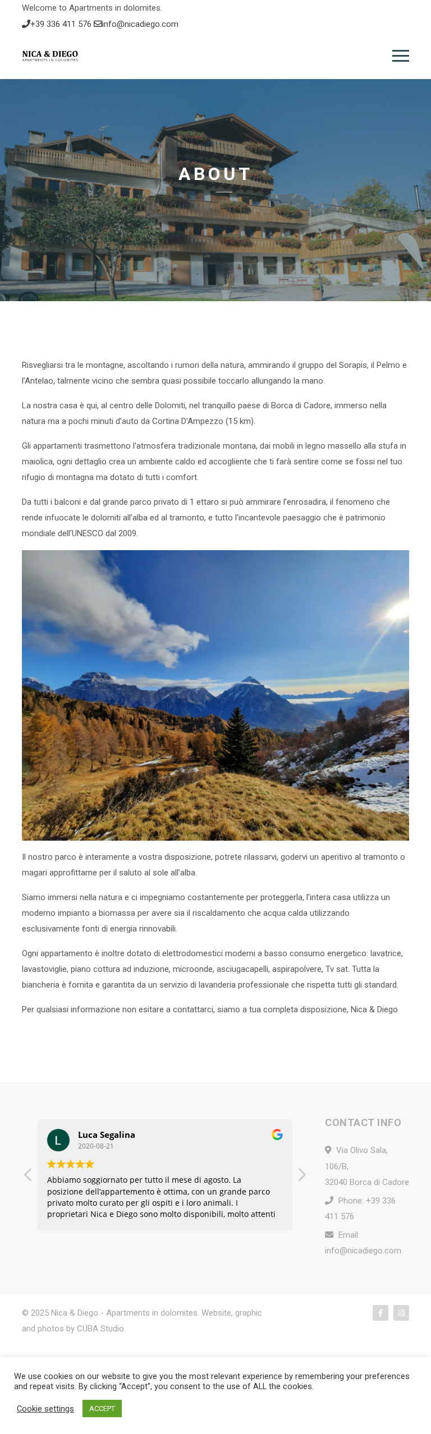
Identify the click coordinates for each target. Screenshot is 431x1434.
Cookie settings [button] (45, 1409)
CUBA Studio (100, 1329)
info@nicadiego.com (140, 24)
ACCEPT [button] (102, 1408)
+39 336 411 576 (62, 24)
